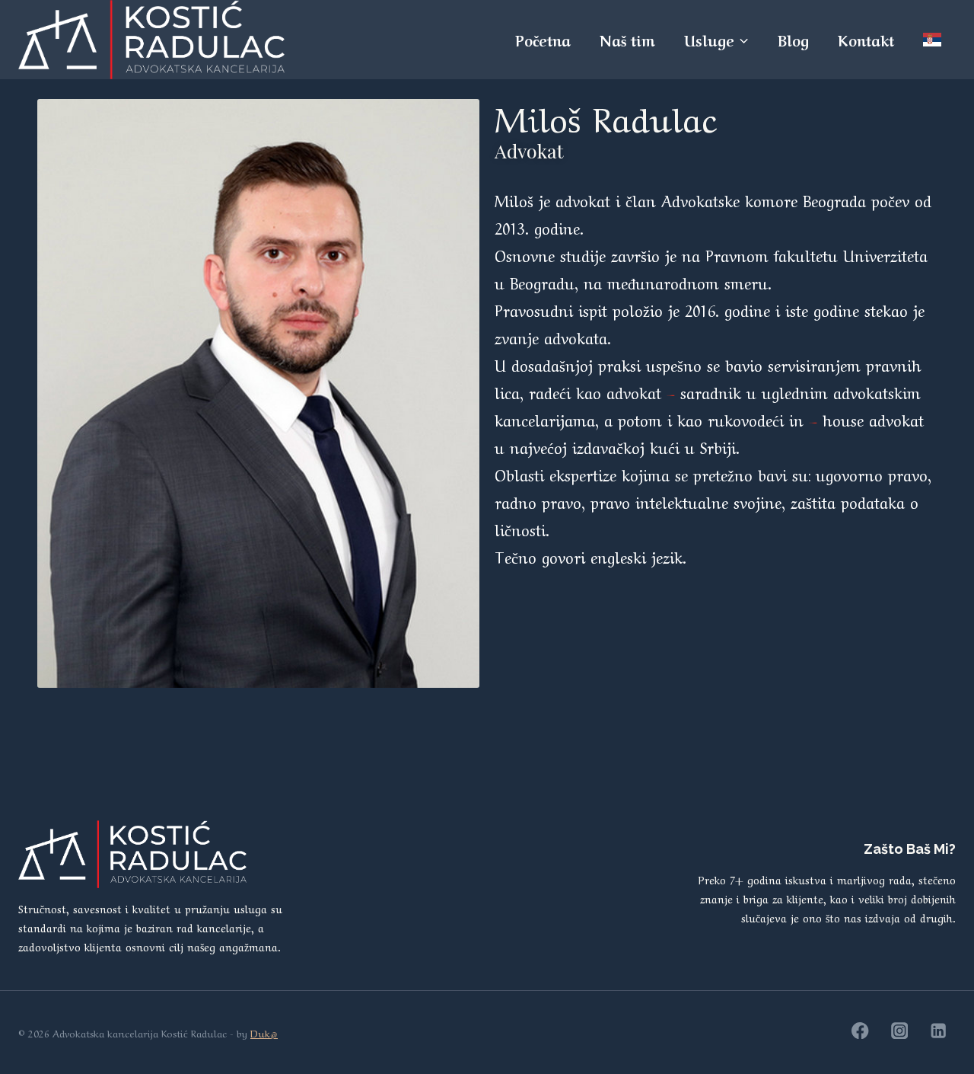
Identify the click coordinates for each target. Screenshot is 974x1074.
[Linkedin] (938, 1031)
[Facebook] (860, 1031)
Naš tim (627, 39)
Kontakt (866, 39)
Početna (543, 39)
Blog (793, 39)
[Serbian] (932, 39)
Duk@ (264, 1032)
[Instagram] (900, 1031)
